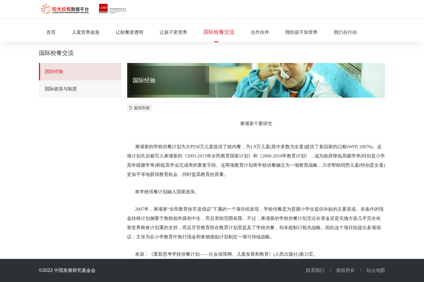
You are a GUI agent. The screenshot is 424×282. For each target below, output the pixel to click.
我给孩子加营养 (301, 32)
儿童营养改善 (86, 32)
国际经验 (54, 71)
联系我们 (315, 270)
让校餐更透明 (129, 32)
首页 (51, 32)
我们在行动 (345, 32)
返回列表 (142, 107)
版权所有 (345, 270)
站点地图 (376, 270)
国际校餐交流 (218, 32)
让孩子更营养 (173, 32)
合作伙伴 (260, 32)
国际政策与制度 (61, 88)
